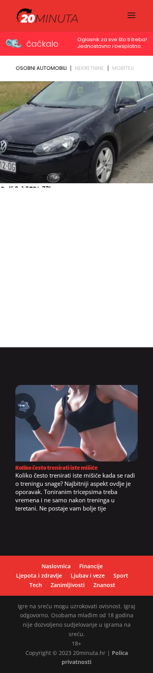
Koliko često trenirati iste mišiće (56, 468)
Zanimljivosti (68, 585)
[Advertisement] (76, 270)
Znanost (104, 585)
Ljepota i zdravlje (39, 575)
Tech (35, 585)
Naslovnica (56, 566)
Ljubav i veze (88, 575)
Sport (120, 575)
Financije (91, 566)
